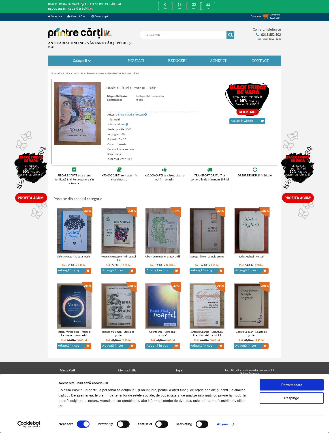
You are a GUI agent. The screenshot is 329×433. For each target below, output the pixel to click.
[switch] (123, 424)
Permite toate (291, 385)
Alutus (121, 124)
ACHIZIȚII (219, 60)
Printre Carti (57, 73)
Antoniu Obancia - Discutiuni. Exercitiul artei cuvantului (207, 334)
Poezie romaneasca (96, 73)
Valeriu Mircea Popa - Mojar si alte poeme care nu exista (74, 334)
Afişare (222, 424)
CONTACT (260, 60)
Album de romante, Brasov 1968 (162, 256)
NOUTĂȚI (136, 60)
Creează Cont (77, 16)
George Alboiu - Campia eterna (207, 256)
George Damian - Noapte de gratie (251, 334)
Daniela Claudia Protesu (130, 114)
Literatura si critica (75, 73)
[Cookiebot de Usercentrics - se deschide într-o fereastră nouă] (29, 424)
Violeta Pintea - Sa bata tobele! (74, 256)
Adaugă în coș (68, 270)
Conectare (56, 16)
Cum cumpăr (101, 16)
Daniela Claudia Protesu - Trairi (123, 73)
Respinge (291, 398)
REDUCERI (177, 60)
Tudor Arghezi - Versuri (251, 256)
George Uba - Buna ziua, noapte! (162, 334)
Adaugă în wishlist (242, 121)
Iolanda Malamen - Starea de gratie (118, 334)
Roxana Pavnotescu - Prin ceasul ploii (118, 258)
